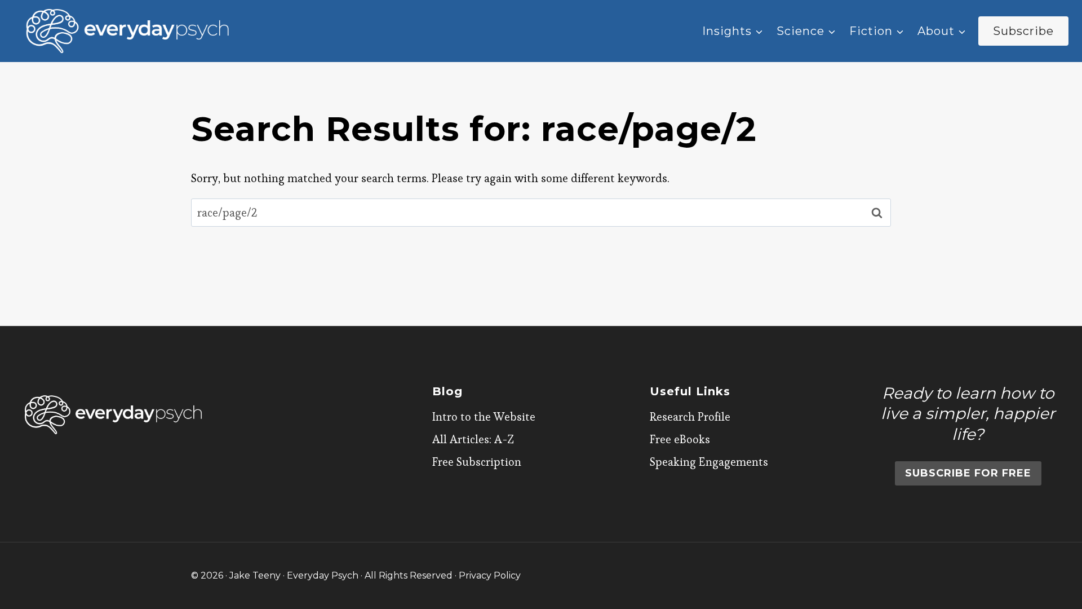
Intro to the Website (483, 416)
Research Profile (690, 416)
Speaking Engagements (709, 461)
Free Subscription (476, 461)
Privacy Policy (490, 575)
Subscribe (1023, 31)
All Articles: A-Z (473, 439)
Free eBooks (680, 439)
